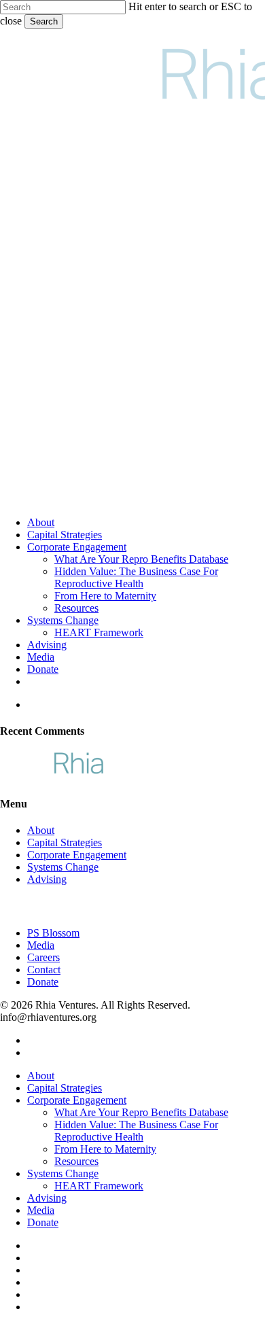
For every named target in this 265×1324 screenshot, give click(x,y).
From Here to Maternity (105, 1149)
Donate (42, 982)
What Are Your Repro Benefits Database (141, 1112)
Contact (43, 969)
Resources (76, 1161)
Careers (43, 957)
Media (40, 945)
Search (44, 21)
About (40, 830)
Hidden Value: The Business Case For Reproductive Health (136, 1131)
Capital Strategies (64, 842)
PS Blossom (53, 933)
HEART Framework (98, 1185)
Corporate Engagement (76, 854)
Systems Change (63, 867)
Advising (47, 879)
